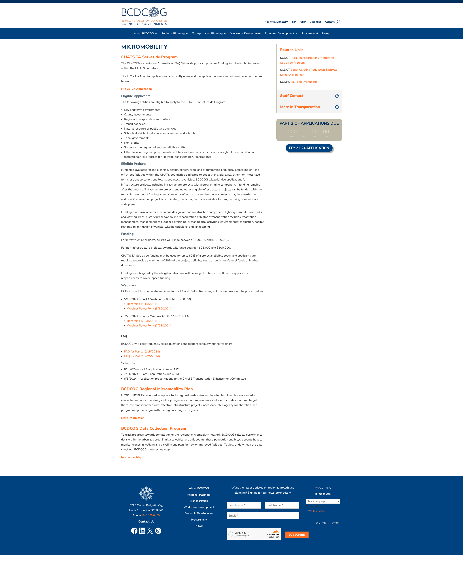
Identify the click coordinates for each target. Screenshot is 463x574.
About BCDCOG (199, 488)
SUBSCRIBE (296, 535)
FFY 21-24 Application (309, 148)
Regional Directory (276, 21)
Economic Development (199, 513)
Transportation (199, 501)
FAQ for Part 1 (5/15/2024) (142, 352)
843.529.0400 (151, 515)
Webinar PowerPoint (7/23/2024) (149, 326)
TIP (294, 21)
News (325, 33)
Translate (319, 511)
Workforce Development (245, 33)
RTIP (303, 21)
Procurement (310, 33)
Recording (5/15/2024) (142, 304)
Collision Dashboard (303, 82)
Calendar (315, 21)
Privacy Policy (322, 488)
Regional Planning (199, 494)
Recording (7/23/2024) (142, 321)
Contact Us (146, 521)
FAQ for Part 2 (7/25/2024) (142, 356)
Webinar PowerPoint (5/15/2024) (149, 309)
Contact (329, 21)
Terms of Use (323, 494)
